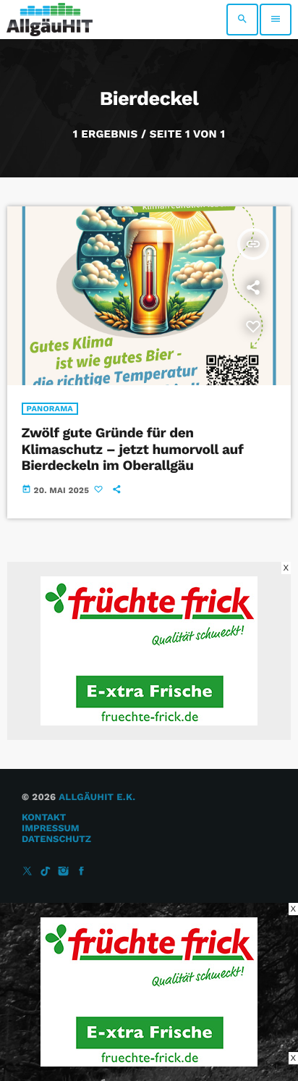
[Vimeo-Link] (50, 19)
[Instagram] (63, 872)
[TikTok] (45, 872)
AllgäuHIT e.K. (97, 797)
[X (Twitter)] (27, 872)
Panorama (50, 408)
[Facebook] (82, 872)
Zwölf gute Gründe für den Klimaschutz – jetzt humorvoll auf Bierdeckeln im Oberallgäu (133, 449)
